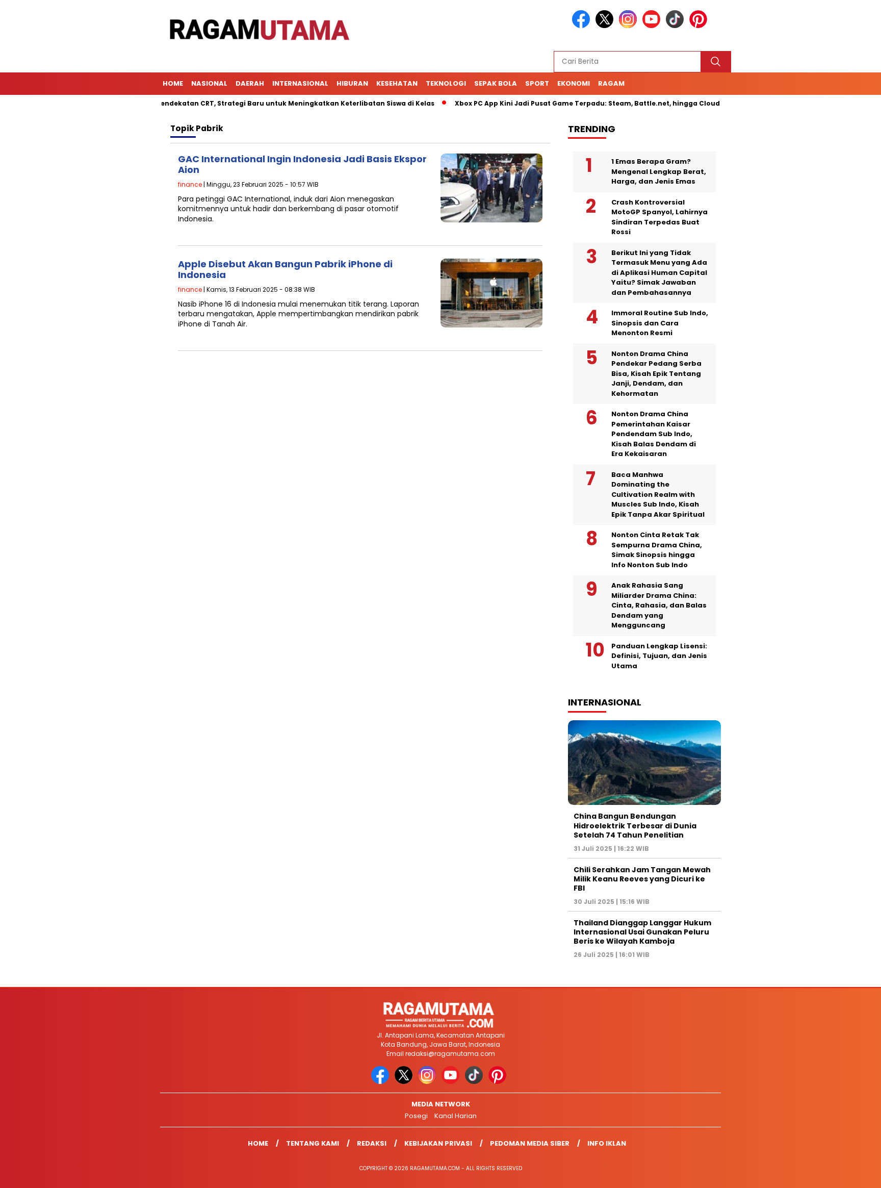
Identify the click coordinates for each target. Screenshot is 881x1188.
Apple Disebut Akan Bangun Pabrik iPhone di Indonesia (285, 270)
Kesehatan (397, 83)
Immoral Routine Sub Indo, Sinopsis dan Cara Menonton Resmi (659, 323)
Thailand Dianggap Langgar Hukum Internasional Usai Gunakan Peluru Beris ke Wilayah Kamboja (642, 932)
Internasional (300, 83)
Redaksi (371, 1143)
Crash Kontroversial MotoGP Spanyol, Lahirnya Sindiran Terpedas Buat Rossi (659, 217)
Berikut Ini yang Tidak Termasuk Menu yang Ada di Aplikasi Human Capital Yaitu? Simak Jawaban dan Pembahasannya (659, 272)
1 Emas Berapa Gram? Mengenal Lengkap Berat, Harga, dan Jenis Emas (658, 171)
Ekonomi (573, 83)
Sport (537, 83)
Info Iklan (606, 1143)
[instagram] (629, 26)
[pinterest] (700, 26)
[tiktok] (676, 26)
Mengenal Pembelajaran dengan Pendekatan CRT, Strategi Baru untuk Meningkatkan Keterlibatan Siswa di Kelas (206, 103)
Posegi (416, 1116)
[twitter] (606, 26)
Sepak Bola (495, 83)
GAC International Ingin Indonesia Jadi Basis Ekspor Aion (302, 164)
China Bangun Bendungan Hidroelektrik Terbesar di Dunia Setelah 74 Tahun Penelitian (635, 825)
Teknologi (446, 83)
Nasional (209, 83)
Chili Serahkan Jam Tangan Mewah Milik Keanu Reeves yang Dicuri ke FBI (642, 879)
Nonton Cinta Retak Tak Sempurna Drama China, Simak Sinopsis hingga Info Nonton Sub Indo (656, 550)
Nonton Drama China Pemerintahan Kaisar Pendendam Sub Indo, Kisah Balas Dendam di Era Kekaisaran (653, 434)
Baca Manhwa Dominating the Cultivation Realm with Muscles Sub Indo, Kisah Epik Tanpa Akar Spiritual (658, 494)
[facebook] (582, 26)
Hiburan (352, 83)
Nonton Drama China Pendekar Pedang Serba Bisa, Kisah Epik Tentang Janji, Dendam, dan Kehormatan (656, 373)
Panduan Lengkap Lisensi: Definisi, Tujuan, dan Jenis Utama (659, 656)
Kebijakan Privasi (438, 1143)
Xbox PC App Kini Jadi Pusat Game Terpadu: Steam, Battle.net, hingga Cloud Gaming (570, 103)
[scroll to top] (846, 1172)
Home (173, 83)
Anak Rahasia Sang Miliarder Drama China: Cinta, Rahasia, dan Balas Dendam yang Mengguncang (659, 605)
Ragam (611, 83)
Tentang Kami (312, 1143)
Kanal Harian (455, 1116)
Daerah (250, 83)
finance (190, 184)
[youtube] (653, 26)
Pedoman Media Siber (529, 1143)
